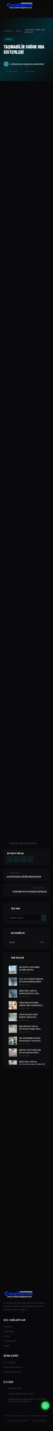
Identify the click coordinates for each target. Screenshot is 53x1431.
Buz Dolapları (10, 1362)
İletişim (7, 1345)
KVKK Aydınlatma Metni (17, 1420)
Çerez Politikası (39, 1420)
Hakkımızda (9, 1331)
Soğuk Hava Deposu (13, 1367)
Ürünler (7, 1336)
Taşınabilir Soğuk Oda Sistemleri (23, 843)
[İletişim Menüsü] (45, 1405)
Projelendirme (10, 1341)
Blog (18, 31)
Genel (9, 39)
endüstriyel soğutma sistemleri (27, 64)
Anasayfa (8, 31)
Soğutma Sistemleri (12, 1372)
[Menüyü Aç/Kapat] (48, 5)
